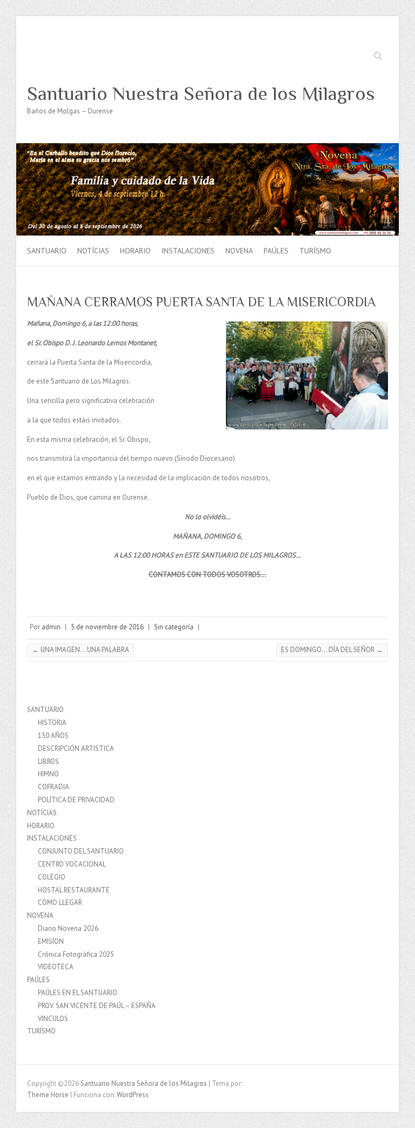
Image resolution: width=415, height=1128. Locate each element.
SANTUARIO (46, 251)
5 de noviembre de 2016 (107, 627)
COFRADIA (53, 786)
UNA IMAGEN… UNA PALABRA (80, 649)
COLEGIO (51, 877)
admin (51, 627)
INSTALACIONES (188, 251)
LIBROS (48, 761)
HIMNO (48, 773)
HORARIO (135, 251)
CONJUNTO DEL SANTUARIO (81, 851)
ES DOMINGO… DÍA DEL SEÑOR (332, 649)
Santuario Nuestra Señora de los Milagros (201, 93)
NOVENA (239, 251)
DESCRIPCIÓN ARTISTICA (76, 748)
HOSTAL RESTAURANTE (74, 890)
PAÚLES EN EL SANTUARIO (77, 992)
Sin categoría (173, 627)
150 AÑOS (53, 735)
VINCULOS (53, 1018)
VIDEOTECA (55, 966)
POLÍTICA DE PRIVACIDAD (76, 799)
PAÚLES (276, 251)
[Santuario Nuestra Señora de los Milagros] (207, 148)
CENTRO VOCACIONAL (72, 864)
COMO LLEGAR (60, 902)
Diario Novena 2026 (68, 928)
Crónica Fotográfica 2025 (76, 954)
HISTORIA (52, 722)
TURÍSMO (315, 251)
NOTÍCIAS (93, 251)
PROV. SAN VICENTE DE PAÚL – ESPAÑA (97, 1005)
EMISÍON (51, 941)
